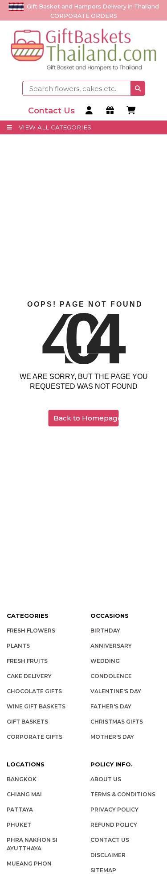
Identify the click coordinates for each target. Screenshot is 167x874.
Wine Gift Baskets (36, 706)
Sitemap (103, 870)
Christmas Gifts (116, 721)
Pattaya (20, 809)
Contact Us (109, 840)
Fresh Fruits (27, 661)
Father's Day (110, 706)
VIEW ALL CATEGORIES (55, 127)
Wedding (105, 661)
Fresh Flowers (31, 630)
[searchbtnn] (138, 88)
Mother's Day (112, 736)
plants (18, 645)
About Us (105, 779)
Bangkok (22, 779)
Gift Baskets (27, 721)
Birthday (105, 630)
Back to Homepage (85, 418)
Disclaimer (108, 855)
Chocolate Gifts (34, 691)
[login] (90, 111)
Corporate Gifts (34, 736)
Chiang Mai (24, 794)
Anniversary (111, 645)
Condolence (111, 676)
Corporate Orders (83, 15)
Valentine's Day (115, 691)
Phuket (19, 824)
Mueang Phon (29, 863)
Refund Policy (113, 824)
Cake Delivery (29, 676)
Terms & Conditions (122, 794)
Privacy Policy (114, 809)
